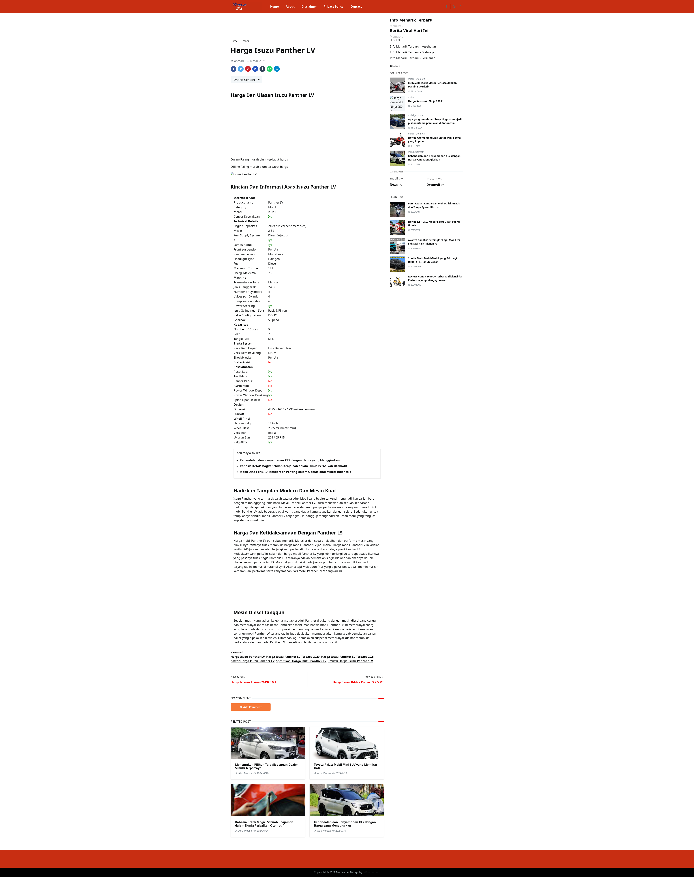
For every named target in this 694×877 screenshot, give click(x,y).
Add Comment (252, 707)
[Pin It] (248, 69)
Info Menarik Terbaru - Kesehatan (413, 46)
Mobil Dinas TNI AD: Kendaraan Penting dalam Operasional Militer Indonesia (295, 472)
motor (411, 78)
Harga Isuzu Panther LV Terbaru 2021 (347, 657)
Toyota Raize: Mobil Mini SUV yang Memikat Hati (345, 766)
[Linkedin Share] (255, 69)
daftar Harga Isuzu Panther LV (252, 661)
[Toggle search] (460, 6)
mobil (411, 115)
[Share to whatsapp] (270, 69)
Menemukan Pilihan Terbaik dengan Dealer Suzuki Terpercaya (266, 766)
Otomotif (420, 78)
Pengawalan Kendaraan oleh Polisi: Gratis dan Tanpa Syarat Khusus (434, 205)
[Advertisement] (296, 26)
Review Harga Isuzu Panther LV (350, 661)
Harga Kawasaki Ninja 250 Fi (425, 101)
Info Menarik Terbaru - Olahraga (412, 52)
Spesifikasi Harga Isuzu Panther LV (301, 661)
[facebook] (446, 6)
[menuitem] (274, 6)
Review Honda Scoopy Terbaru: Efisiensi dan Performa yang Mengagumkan (435, 278)
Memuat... (397, 26)
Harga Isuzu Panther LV (248, 657)
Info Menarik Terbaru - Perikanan (412, 58)
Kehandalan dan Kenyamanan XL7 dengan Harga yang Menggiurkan (290, 460)
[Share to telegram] (277, 69)
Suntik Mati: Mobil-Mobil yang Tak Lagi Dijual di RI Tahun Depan (432, 260)
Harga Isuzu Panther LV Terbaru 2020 (293, 657)
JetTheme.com (371, 872)
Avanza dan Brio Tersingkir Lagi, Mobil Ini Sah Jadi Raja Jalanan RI (434, 241)
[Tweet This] (241, 69)
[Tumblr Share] (262, 69)
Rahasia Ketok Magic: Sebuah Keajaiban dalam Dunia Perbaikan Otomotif (293, 466)
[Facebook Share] (233, 69)
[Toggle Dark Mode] (454, 6)
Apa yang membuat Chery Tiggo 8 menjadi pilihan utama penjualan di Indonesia (435, 121)
